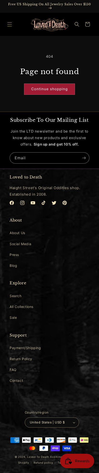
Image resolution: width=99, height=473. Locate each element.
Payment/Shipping (25, 348)
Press (14, 255)
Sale (13, 317)
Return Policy (21, 359)
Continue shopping (49, 89)
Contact (16, 380)
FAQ (13, 370)
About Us (17, 233)
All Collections (21, 307)
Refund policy (43, 462)
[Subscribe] (84, 158)
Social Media (20, 244)
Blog (13, 265)
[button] (9, 24)
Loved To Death (38, 457)
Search (16, 296)
